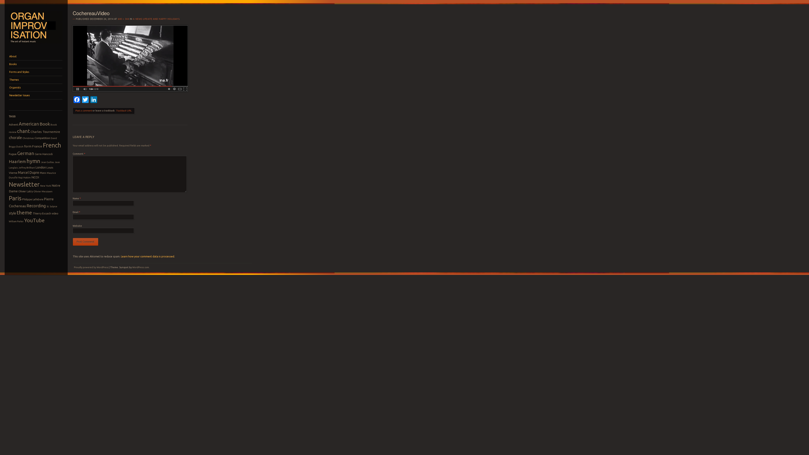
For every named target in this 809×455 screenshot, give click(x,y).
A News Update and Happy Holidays (156, 19)
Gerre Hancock (44, 154)
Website (77, 226)
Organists (15, 87)
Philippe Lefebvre (32, 199)
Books (13, 64)
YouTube (34, 220)
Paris (15, 198)
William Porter (16, 221)
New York (45, 185)
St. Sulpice (52, 206)
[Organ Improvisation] (35, 44)
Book (45, 123)
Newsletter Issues (19, 95)
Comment (79, 154)
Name (77, 198)
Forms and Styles (19, 72)
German (25, 153)
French (52, 145)
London (40, 167)
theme (24, 212)
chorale (15, 137)
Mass (43, 172)
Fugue (13, 154)
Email (76, 212)
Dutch (19, 146)
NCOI (35, 177)
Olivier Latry (25, 191)
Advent (13, 124)
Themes (14, 79)
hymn (33, 161)
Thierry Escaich (42, 213)
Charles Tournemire (45, 132)
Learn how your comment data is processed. (148, 256)
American (29, 123)
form (27, 146)
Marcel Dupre (28, 172)
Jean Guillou (47, 162)
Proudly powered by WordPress (91, 267)
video (55, 213)
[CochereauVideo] (130, 90)
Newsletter (24, 184)
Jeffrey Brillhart (26, 167)
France (37, 146)
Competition (42, 138)
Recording (36, 205)
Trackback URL (123, 110)
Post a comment (83, 110)
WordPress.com (140, 267)
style (12, 213)
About (13, 56)
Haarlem (17, 161)
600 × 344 (123, 19)
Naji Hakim (24, 177)
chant (23, 131)
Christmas (28, 138)
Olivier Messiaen (42, 191)
